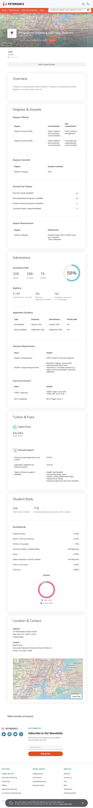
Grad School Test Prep (9, 778)
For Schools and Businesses (11, 793)
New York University (29, 10)
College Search (38, 774)
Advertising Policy (70, 793)
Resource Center (38, 785)
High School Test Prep (9, 789)
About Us (67, 774)
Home (4, 10)
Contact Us (68, 778)
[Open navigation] (88, 4)
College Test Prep (8, 774)
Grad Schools (14, 10)
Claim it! (52, 40)
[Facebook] (9, 734)
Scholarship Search (39, 781)
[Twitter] (4, 734)
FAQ (65, 781)
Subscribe (45, 754)
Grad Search (37, 778)
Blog (65, 785)
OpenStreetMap (77, 14)
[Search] (83, 4)
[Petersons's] (13, 4)
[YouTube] (15, 734)
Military (4, 785)
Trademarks (68, 789)
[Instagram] (21, 734)
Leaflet (66, 14)
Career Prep (6, 781)
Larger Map (6, 44)
